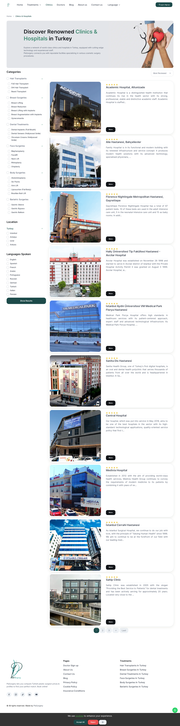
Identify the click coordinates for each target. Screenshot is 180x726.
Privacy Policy (70, 682)
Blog (71, 4)
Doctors (61, 4)
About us (82, 4)
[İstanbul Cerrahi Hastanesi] (75, 545)
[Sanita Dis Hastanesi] (75, 380)
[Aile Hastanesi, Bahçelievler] (75, 162)
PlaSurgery (38, 706)
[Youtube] (36, 694)
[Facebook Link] (9, 694)
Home (20, 4)
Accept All (80, 722)
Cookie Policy (70, 686)
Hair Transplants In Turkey (133, 665)
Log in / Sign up (165, 5)
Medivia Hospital (116, 470)
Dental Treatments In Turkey (134, 674)
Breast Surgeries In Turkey (133, 669)
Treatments (32, 4)
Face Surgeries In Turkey (132, 678)
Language (113, 4)
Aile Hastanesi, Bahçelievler (123, 142)
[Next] (115, 630)
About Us (68, 669)
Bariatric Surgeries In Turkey (134, 686)
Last (124, 630)
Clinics (49, 4)
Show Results (26, 301)
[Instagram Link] (15, 694)
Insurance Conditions (74, 690)
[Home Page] (10, 5)
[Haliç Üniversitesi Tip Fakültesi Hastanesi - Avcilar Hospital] (75, 271)
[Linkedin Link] (29, 694)
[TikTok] (22, 694)
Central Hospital (116, 415)
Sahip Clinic (113, 579)
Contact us (97, 4)
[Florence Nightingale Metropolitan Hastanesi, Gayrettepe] (75, 216)
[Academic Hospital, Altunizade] (75, 107)
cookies (79, 716)
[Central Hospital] (75, 435)
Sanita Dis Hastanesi (119, 360)
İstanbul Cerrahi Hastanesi (123, 525)
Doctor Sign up (70, 665)
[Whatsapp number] (175, 710)
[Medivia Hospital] (75, 490)
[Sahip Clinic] (75, 599)
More (111, 129)
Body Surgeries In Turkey (132, 682)
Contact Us (69, 674)
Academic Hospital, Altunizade (125, 87)
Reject (93, 722)
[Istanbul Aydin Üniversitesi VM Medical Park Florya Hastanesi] (75, 326)
